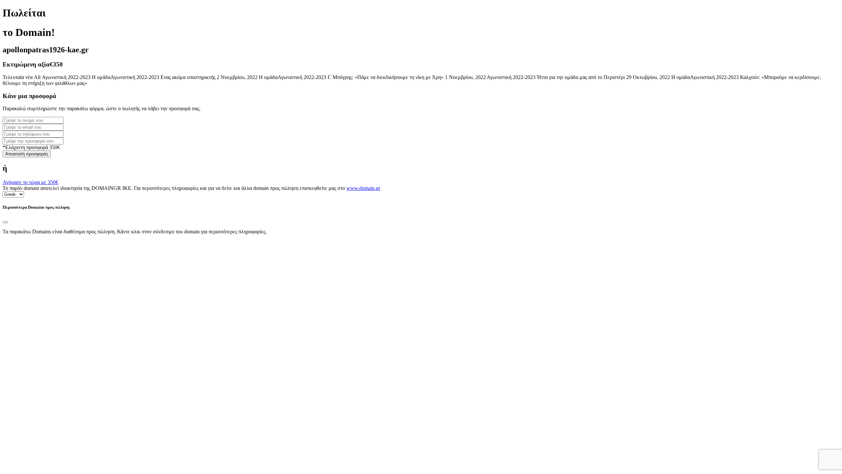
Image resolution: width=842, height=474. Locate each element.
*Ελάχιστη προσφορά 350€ (31, 147)
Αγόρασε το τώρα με (30, 182)
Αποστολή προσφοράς (26, 153)
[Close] (5, 222)
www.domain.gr (363, 188)
